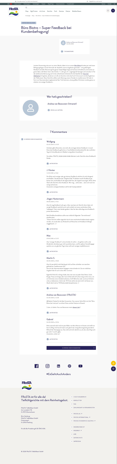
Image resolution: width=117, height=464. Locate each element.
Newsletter (78, 400)
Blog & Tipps (51, 4)
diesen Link (76, 307)
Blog (33, 15)
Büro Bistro (77, 65)
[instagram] (47, 366)
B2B (10, 4)
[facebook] (36, 366)
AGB (75, 434)
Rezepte (43, 4)
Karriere (103, 4)
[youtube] (80, 366)
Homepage (27, 15)
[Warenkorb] (113, 10)
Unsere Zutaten (17, 4)
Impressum (77, 441)
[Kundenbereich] (108, 10)
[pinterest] (69, 366)
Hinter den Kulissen (28, 23)
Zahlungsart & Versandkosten (84, 407)
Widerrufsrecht (79, 427)
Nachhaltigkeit (36, 4)
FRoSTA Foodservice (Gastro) (84, 421)
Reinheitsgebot (27, 4)
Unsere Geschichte (60, 4)
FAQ (75, 404)
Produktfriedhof (70, 4)
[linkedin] (58, 366)
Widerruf (77, 430)
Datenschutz (78, 437)
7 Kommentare (69, 51)
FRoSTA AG (77, 413)
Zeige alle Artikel (57, 110)
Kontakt (109, 4)
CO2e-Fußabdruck (80, 397)
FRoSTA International (81, 417)
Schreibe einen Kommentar (33, 139)
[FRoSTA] (13, 11)
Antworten (54, 163)
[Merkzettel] (114, 4)
